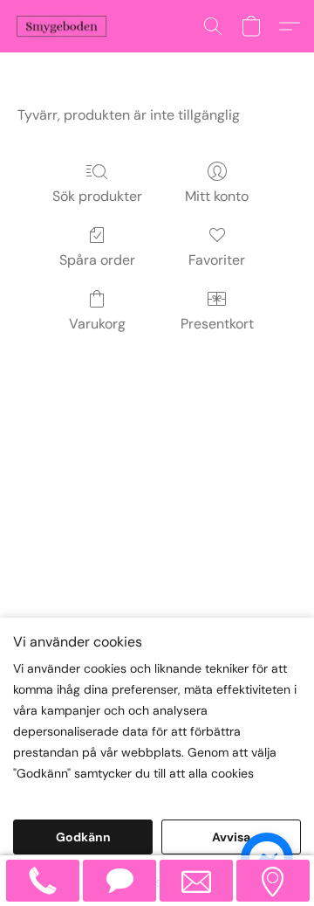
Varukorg (97, 324)
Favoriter (216, 260)
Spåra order (97, 260)
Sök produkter (97, 196)
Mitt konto (217, 196)
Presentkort (217, 324)
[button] (64, 26)
